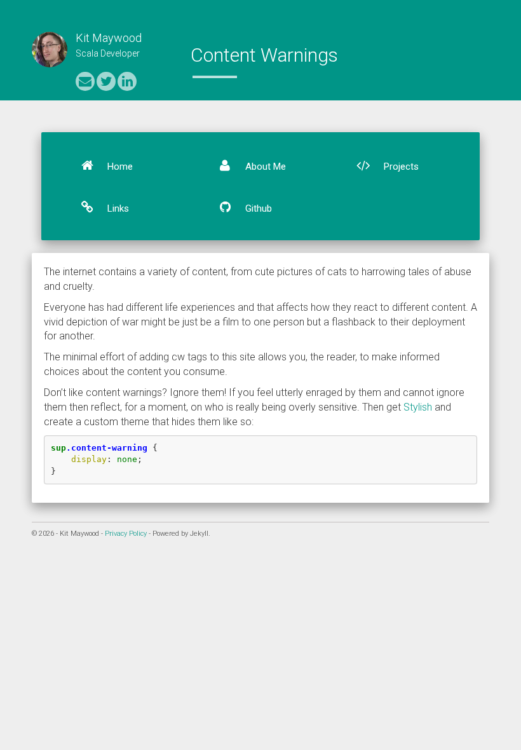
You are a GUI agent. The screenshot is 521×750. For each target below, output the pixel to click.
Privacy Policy (126, 533)
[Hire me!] (127, 81)
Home (119, 166)
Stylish (417, 407)
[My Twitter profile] (106, 81)
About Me (264, 166)
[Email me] (85, 81)
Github (257, 208)
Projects (400, 166)
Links (117, 208)
